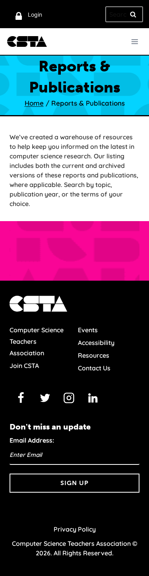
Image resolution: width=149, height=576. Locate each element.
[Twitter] (44, 397)
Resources (93, 355)
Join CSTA (24, 366)
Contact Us (94, 368)
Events (88, 330)
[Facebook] (21, 397)
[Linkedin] (92, 397)
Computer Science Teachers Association (37, 341)
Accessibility (96, 343)
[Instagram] (69, 397)
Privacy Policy (75, 529)
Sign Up (74, 483)
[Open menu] (134, 41)
